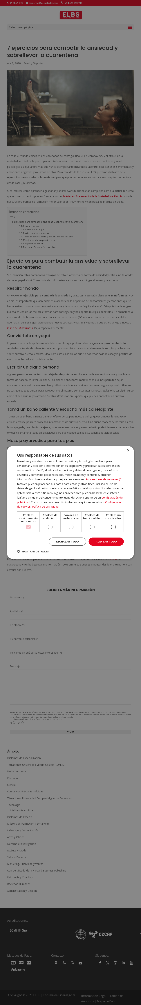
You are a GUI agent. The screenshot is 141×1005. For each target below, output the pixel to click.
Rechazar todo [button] (67, 541)
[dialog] (70, 502)
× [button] (128, 450)
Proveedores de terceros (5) (104, 479)
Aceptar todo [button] (106, 541)
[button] (33, 551)
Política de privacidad (45, 506)
